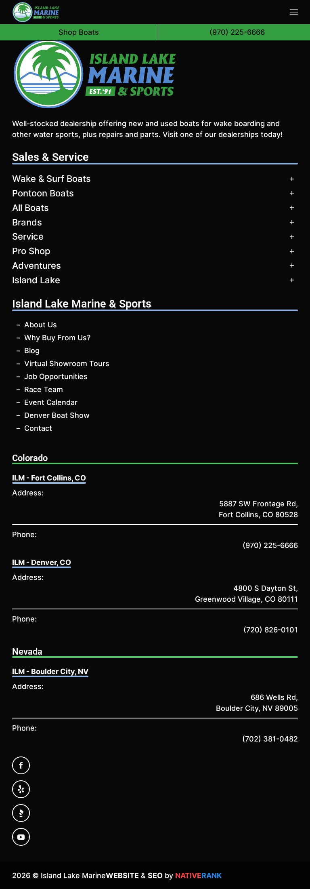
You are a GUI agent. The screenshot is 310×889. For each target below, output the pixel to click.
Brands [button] (27, 222)
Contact (38, 428)
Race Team (43, 389)
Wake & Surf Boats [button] (51, 178)
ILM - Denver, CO (41, 562)
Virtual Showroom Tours (66, 363)
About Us (40, 324)
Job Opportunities (56, 376)
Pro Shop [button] (31, 251)
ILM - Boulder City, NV (50, 671)
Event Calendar (51, 402)
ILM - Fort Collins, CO (49, 478)
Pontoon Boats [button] (43, 193)
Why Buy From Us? (57, 337)
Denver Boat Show (57, 415)
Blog (32, 350)
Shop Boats (79, 32)
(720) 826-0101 (270, 630)
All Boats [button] (30, 207)
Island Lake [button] (36, 280)
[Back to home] (36, 12)
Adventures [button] (36, 265)
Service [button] (28, 236)
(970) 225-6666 (270, 545)
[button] (294, 12)
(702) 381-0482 (270, 739)
